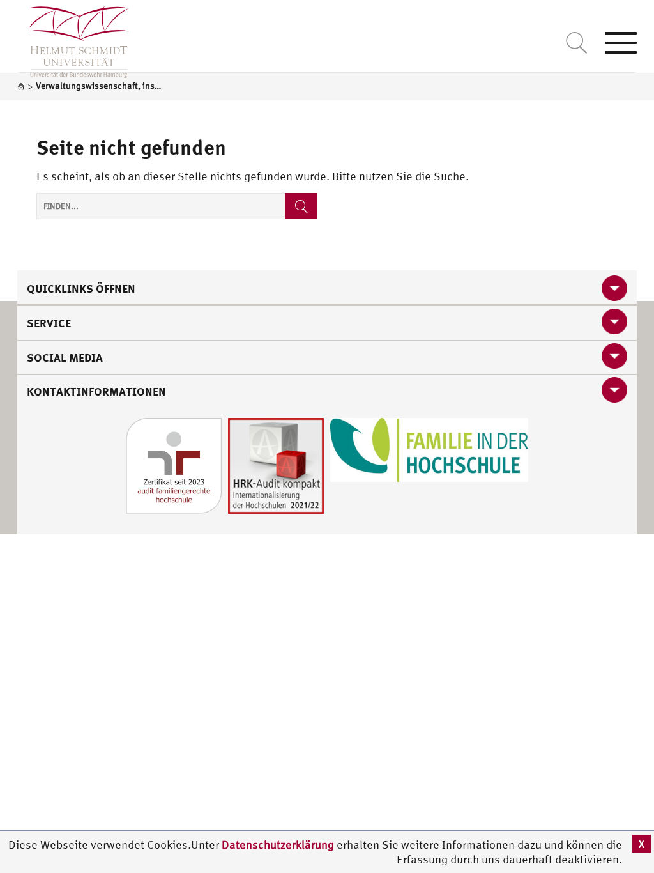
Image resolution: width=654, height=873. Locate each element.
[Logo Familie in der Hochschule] (429, 448)
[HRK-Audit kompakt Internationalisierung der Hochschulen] (276, 464)
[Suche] (301, 206)
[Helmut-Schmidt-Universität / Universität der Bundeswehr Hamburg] (73, 39)
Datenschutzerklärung (278, 844)
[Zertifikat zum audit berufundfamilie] (174, 464)
